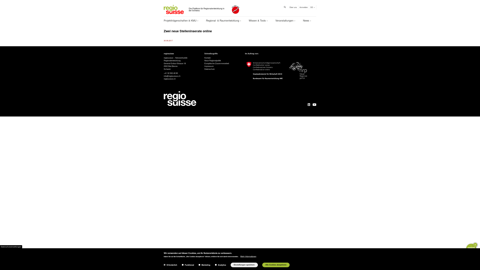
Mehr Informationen (248, 256)
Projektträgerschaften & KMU (180, 20)
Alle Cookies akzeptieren (275, 265)
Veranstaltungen (284, 20)
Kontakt (207, 57)
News (306, 20)
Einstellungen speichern (244, 265)
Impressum (209, 66)
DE (311, 7)
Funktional (189, 265)
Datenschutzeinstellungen (11, 247)
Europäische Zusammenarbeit (216, 63)
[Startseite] (174, 9)
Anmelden (304, 7)
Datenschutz (209, 69)
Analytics (222, 265)
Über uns (293, 7)
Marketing (206, 265)
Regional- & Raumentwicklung (223, 20)
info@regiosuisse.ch (172, 76)
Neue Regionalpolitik (212, 60)
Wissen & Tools (257, 20)
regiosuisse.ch (170, 78)
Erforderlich (172, 265)
